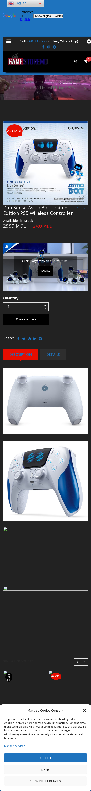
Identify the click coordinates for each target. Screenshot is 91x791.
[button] (85, 710)
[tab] (20, 354)
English (20, 3)
